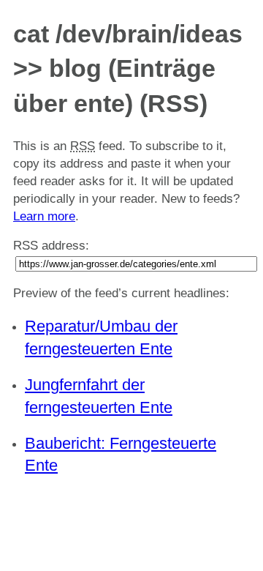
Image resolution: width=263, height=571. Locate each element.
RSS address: (51, 246)
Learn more (44, 216)
